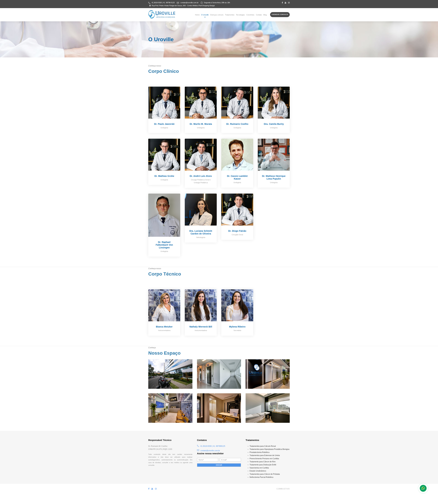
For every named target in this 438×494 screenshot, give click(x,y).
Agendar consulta (280, 14)
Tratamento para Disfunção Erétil (263, 465)
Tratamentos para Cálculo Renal (263, 446)
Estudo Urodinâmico (258, 471)
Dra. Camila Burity (274, 124)
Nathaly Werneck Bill (200, 326)
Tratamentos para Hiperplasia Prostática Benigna (269, 449)
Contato (259, 15)
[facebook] (282, 3)
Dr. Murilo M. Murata (201, 124)
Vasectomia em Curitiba (259, 468)
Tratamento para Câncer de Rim (262, 462)
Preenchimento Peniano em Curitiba (264, 459)
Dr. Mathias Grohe (164, 176)
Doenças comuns (216, 15)
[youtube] (285, 3)
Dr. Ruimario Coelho (237, 124)
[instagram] (289, 3)
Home (197, 15)
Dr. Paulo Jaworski (164, 124)
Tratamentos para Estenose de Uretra (265, 455)
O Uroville (205, 15)
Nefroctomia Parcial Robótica (261, 477)
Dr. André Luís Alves (201, 176)
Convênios (250, 15)
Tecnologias (240, 15)
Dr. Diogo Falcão (237, 231)
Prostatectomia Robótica (259, 452)
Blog (265, 15)
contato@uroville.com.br (189, 3)
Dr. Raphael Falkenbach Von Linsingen (164, 245)
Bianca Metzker (164, 326)
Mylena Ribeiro (237, 326)
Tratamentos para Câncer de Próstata (265, 474)
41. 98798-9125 (169, 3)
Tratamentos (229, 15)
